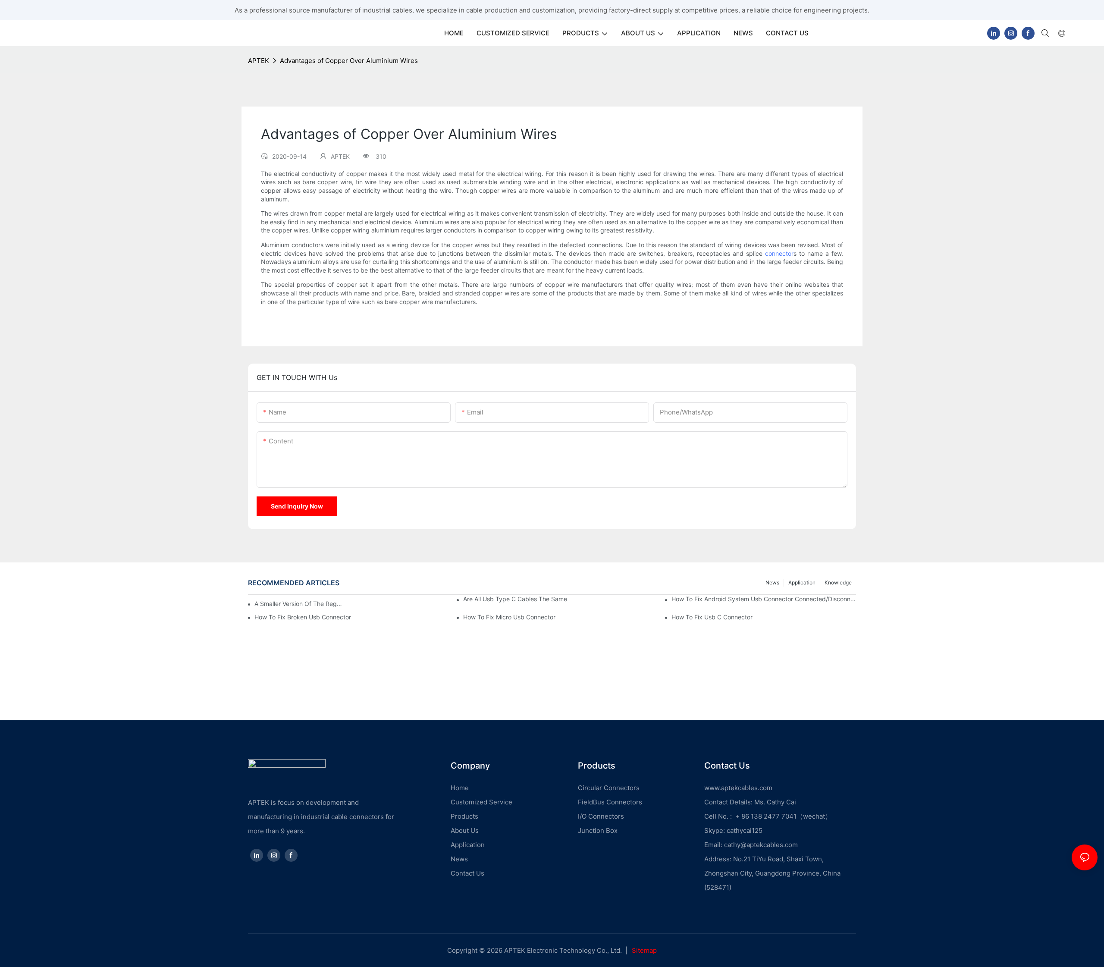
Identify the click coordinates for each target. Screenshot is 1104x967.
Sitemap (644, 950)
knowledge (838, 582)
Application (801, 582)
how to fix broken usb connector (302, 617)
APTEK (258, 61)
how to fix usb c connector (712, 617)
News (772, 582)
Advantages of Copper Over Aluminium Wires (349, 61)
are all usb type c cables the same (515, 599)
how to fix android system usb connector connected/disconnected (763, 599)
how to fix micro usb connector (509, 617)
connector (779, 253)
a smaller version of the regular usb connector (298, 603)
